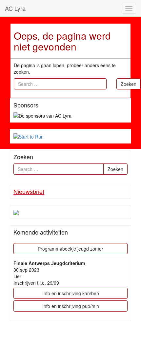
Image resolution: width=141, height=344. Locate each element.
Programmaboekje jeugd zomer (70, 248)
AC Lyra (15, 8)
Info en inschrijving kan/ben (70, 293)
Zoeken (128, 84)
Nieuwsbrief (28, 191)
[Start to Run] (28, 136)
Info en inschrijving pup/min (70, 306)
